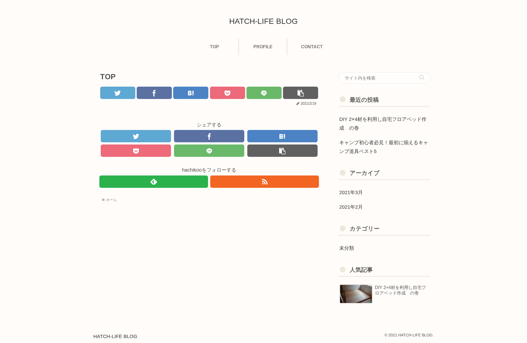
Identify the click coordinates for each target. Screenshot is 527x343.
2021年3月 (351, 192)
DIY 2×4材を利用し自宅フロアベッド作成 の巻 (383, 124)
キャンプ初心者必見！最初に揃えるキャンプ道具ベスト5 (383, 147)
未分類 (346, 248)
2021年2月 (351, 207)
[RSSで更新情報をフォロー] (264, 181)
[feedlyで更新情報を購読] (153, 181)
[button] (422, 77)
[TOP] (190, 93)
